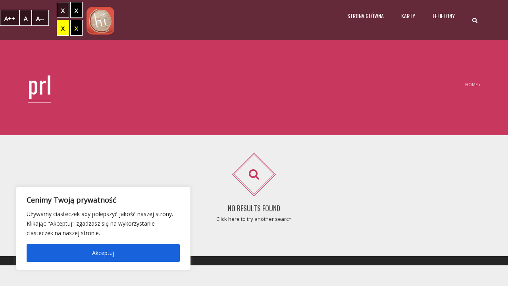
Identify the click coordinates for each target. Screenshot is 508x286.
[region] (103, 228)
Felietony (444, 16)
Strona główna (365, 16)
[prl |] (100, 20)
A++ (9, 18)
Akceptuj (103, 253)
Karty (408, 16)
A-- (40, 18)
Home (471, 84)
